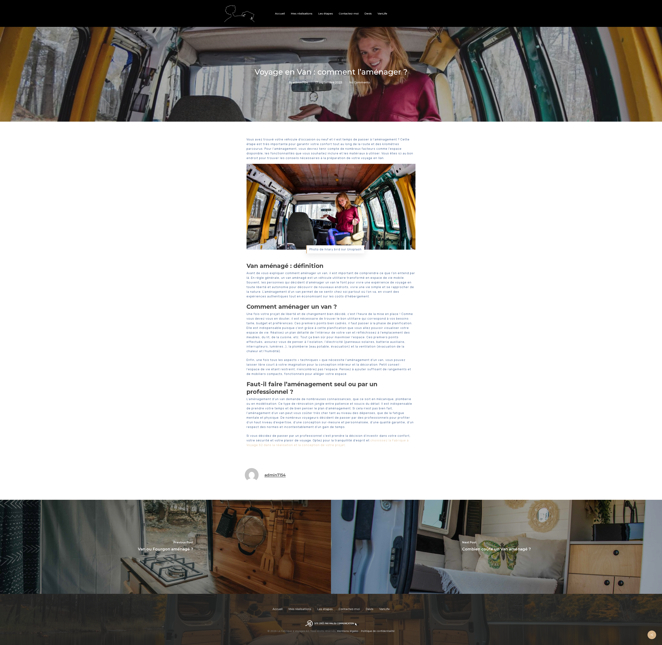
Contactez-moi (349, 609)
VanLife (384, 609)
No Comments (359, 82)
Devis (369, 609)
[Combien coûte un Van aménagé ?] (496, 547)
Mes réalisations (299, 609)
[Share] (652, 635)
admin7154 (300, 82)
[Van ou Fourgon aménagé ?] (165, 547)
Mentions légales (347, 631)
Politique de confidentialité (378, 631)
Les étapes (325, 609)
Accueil (278, 609)
